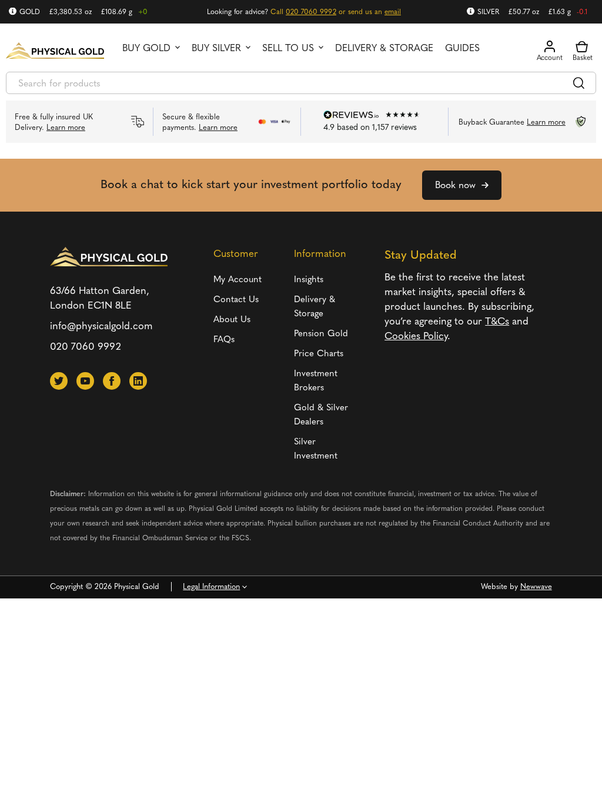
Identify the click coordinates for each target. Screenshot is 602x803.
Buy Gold (146, 48)
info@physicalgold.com (101, 327)
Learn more (65, 128)
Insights (308, 280)
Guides (462, 48)
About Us (231, 320)
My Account (237, 280)
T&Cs (497, 322)
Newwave (536, 587)
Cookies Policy (415, 337)
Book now (455, 185)
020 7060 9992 (311, 12)
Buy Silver (216, 48)
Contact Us (236, 300)
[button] (59, 381)
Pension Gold (321, 334)
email (392, 12)
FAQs (224, 340)
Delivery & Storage (384, 48)
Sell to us (288, 48)
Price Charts (318, 354)
